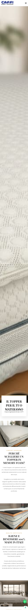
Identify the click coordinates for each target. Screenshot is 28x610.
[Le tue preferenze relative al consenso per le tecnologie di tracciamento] (25, 607)
